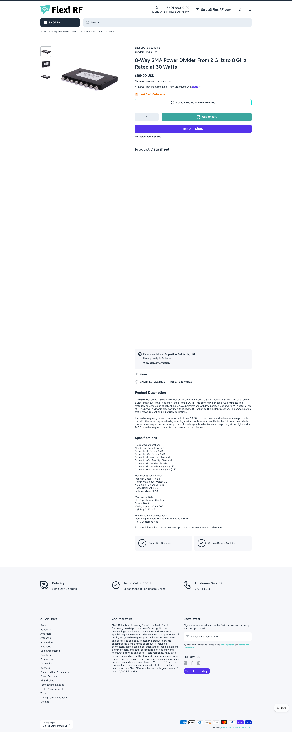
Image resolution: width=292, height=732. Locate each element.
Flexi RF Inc (226, 727)
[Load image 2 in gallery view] (45, 64)
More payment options (148, 136)
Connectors (46, 659)
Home (43, 31)
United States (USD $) (55, 725)
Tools (43, 693)
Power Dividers (48, 676)
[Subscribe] (247, 636)
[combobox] (167, 22)
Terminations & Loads (52, 684)
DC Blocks (46, 663)
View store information (156, 362)
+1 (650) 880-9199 (175, 8)
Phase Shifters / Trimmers (54, 672)
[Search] (86, 22)
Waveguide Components (53, 697)
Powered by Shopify (242, 727)
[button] (141, 374)
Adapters (45, 629)
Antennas (45, 637)
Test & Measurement (51, 689)
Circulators (46, 654)
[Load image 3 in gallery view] (45, 76)
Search (44, 625)
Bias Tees (45, 646)
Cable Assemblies (50, 650)
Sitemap (45, 701)
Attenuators (46, 642)
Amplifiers (45, 633)
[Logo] (61, 9)
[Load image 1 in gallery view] (45, 51)
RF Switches (47, 680)
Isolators (45, 667)
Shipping (140, 81)
